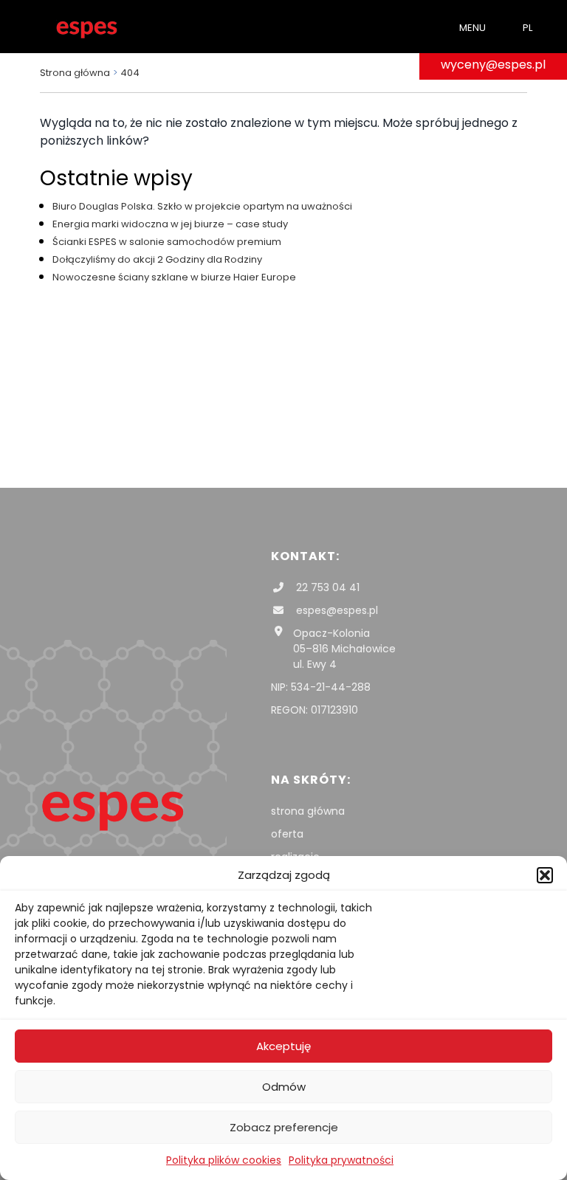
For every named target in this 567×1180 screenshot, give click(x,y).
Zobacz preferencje (284, 1127)
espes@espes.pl (335, 610)
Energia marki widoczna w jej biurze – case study (170, 224)
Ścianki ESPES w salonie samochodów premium (166, 242)
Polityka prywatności (341, 1160)
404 (130, 73)
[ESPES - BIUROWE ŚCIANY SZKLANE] (87, 26)
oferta (287, 834)
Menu (472, 28)
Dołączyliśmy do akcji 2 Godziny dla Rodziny (157, 259)
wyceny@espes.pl (493, 64)
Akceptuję (283, 1046)
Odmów (284, 1086)
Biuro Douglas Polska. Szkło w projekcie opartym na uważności (202, 206)
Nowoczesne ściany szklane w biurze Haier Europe (174, 277)
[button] (544, 875)
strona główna (308, 811)
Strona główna (75, 73)
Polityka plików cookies (223, 1160)
